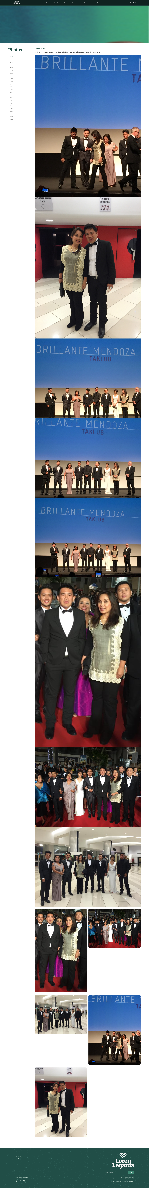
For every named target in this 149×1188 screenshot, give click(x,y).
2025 (11, 65)
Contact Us (18, 1154)
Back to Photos (40, 48)
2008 (11, 111)
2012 (11, 100)
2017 (11, 87)
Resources (87, 3)
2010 (11, 106)
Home (47, 3)
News (66, 3)
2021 (11, 76)
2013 (11, 97)
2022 (11, 73)
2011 (11, 103)
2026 (11, 62)
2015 (11, 92)
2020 (11, 78)
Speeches (17, 1159)
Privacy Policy (18, 1156)
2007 (11, 114)
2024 (11, 68)
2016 (11, 89)
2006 (11, 116)
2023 (11, 70)
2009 (11, 108)
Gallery (99, 3)
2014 (11, 95)
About (56, 3)
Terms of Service (128, 1178)
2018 (11, 84)
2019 (11, 81)
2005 (11, 119)
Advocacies (75, 3)
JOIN (131, 1172)
